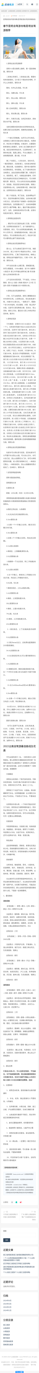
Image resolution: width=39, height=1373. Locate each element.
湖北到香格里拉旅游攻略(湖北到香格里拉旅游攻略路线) (19, 1268)
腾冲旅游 (6, 1338)
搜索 (4, 1231)
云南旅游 (6, 1328)
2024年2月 (7, 1307)
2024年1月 (7, 1310)
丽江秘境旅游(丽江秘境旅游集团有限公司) (18, 1255)
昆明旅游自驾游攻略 (10, 1167)
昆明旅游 (14, 16)
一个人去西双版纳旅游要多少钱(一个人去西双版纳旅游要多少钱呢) (19, 1259)
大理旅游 (6, 1331)
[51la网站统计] (19, 1372)
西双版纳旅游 (8, 1341)
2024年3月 (7, 1304)
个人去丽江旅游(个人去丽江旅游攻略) (16, 1272)
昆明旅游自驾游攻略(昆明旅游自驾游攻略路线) (19, 1192)
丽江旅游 (6, 1325)
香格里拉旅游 (8, 1345)
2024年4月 (7, 1300)
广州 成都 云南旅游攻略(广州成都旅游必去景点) (28, 1217)
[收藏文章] (12, 1202)
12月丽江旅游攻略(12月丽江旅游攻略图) (10, 1216)
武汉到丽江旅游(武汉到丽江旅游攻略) (16, 1263)
